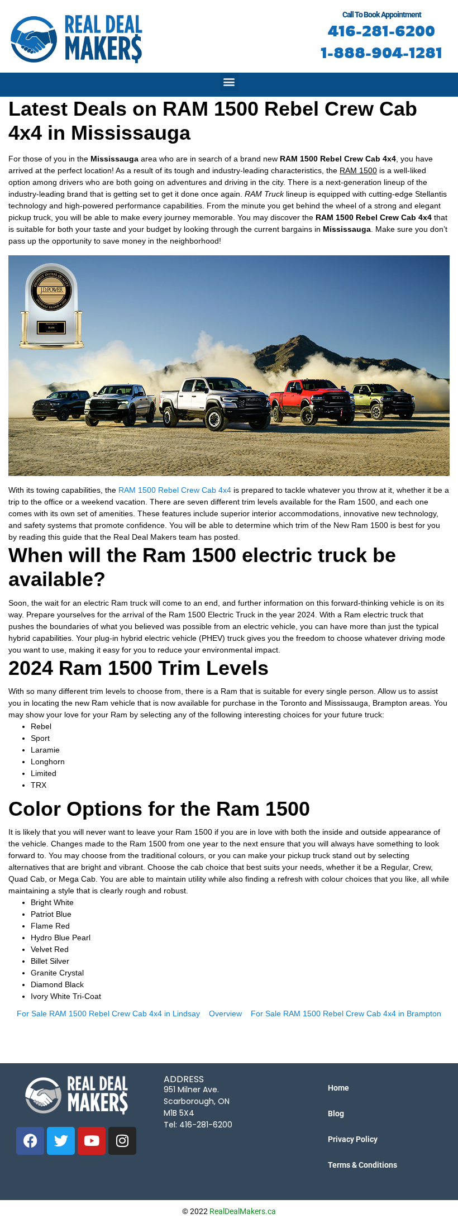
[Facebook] (30, 1141)
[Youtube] (92, 1141)
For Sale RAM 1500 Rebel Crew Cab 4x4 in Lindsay (108, 1013)
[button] (229, 82)
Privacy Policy (353, 1139)
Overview (225, 1013)
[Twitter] (61, 1141)
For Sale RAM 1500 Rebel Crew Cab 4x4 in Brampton (346, 1013)
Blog (336, 1113)
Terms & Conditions (362, 1164)
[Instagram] (122, 1141)
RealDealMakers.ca (242, 1211)
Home (338, 1087)
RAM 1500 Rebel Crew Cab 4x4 (174, 490)
